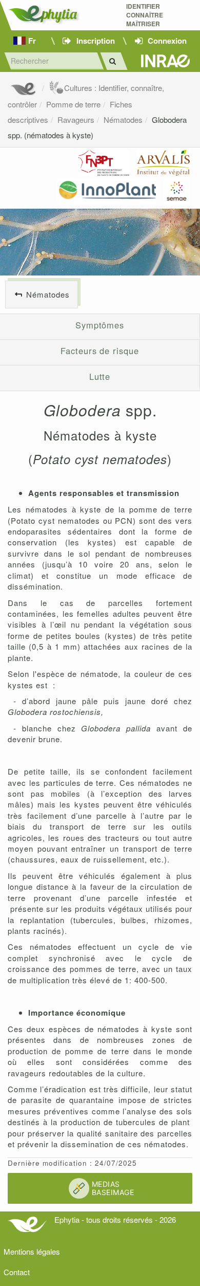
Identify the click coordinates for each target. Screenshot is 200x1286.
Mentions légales (32, 1251)
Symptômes (99, 325)
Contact (17, 1271)
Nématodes (123, 119)
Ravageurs (75, 119)
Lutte (100, 376)
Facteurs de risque (99, 350)
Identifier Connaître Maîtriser (144, 15)
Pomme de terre (73, 104)
